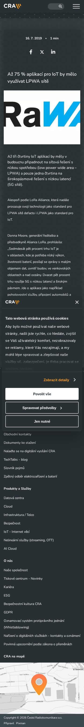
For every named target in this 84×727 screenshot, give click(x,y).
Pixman (20, 723)
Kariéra (9, 587)
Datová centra (14, 498)
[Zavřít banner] (77, 302)
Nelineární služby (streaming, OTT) (29, 540)
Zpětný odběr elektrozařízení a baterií (30, 476)
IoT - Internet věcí (16, 531)
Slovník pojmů (14, 468)
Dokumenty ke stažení (20, 442)
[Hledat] (56, 6)
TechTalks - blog (16, 459)
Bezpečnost (12, 523)
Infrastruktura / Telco (19, 515)
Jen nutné (42, 421)
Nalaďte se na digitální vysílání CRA (29, 451)
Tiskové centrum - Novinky (23, 578)
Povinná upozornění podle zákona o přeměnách (38, 644)
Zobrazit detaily (56, 380)
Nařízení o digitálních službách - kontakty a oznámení (42, 636)
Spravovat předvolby (39, 408)
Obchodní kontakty (17, 434)
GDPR (8, 612)
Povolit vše (42, 394)
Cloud (8, 506)
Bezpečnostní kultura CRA (23, 604)
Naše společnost (16, 570)
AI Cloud (10, 548)
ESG (7, 595)
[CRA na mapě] (42, 688)
